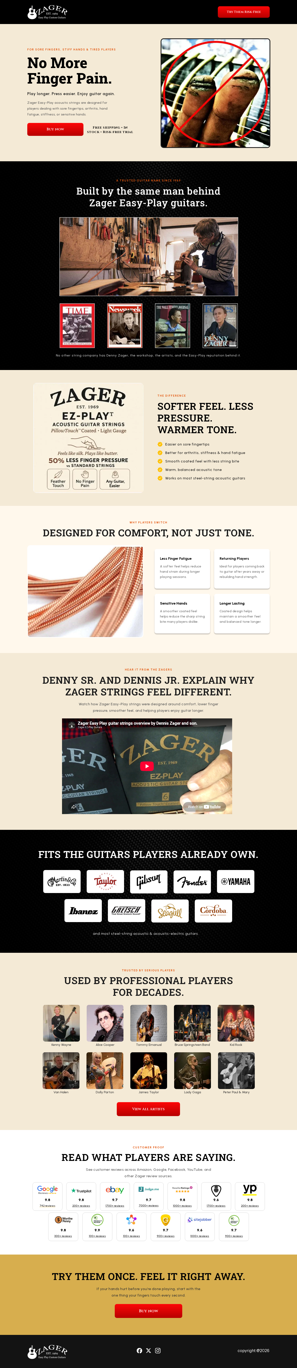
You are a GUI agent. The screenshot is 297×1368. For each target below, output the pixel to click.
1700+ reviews (114, 1206)
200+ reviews (81, 1206)
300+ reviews (63, 1236)
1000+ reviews (182, 1206)
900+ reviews (166, 1236)
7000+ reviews (149, 1205)
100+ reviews (97, 1236)
